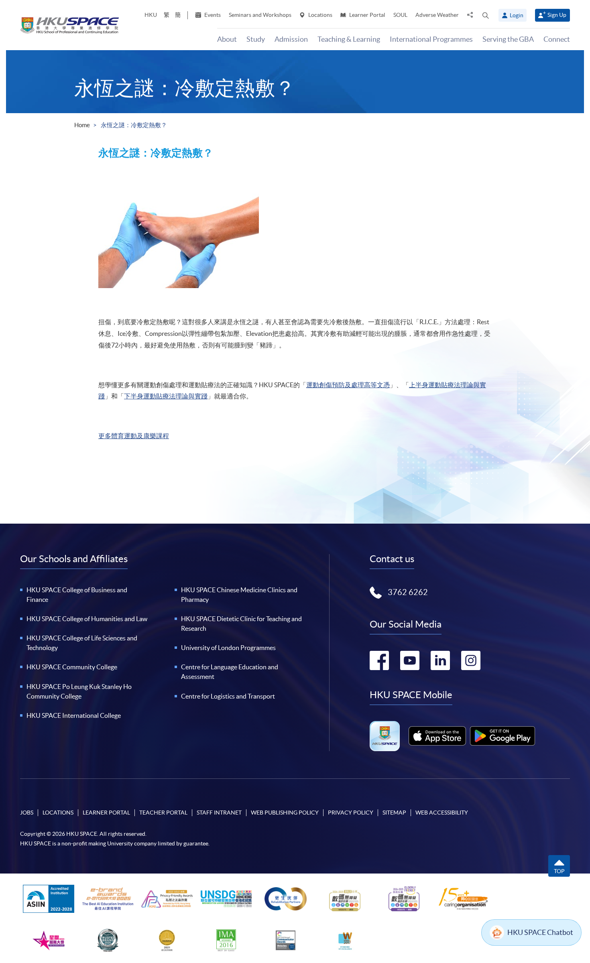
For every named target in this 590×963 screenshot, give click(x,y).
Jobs (26, 812)
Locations (319, 15)
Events (212, 15)
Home (82, 125)
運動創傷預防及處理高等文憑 (348, 384)
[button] (485, 15)
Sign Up (556, 15)
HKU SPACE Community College (71, 666)
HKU (150, 15)
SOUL (400, 15)
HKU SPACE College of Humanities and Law (86, 618)
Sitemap (394, 812)
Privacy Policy (350, 812)
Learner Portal (366, 15)
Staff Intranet (219, 812)
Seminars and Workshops (260, 15)
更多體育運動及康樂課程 (133, 435)
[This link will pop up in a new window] (437, 736)
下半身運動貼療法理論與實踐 (166, 396)
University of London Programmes (228, 647)
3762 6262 (408, 592)
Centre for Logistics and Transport (228, 696)
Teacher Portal (163, 812)
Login (516, 15)
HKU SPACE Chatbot (540, 932)
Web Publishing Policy (285, 812)
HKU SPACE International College (73, 715)
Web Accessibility (441, 812)
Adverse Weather (437, 15)
